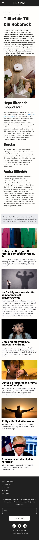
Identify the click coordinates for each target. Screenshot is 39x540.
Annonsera (6, 484)
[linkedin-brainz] (14, 526)
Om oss (5, 490)
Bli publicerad (8, 481)
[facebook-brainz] (19, 526)
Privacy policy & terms (19, 533)
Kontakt (5, 493)
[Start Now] (19, 257)
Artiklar (5, 487)
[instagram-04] (25, 526)
